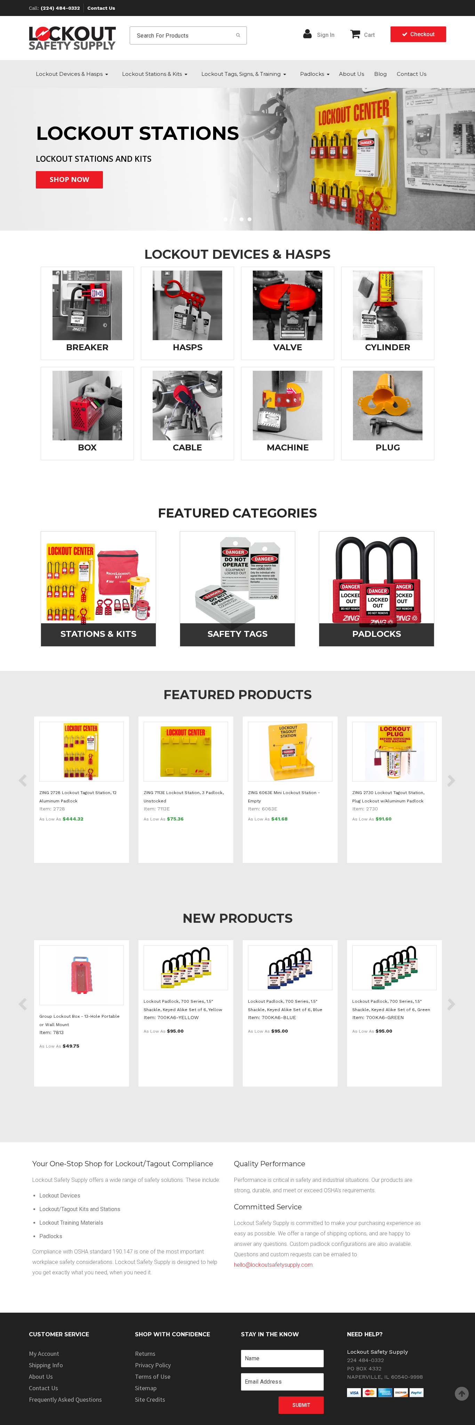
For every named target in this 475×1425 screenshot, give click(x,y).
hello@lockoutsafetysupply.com (273, 1265)
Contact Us (101, 8)
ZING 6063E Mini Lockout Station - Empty (284, 796)
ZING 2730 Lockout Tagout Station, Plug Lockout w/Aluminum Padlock (388, 796)
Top (462, 1394)
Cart (369, 35)
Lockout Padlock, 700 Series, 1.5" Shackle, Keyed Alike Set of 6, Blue (285, 1005)
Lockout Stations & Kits (152, 74)
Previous (28, 151)
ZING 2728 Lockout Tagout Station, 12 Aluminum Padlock (77, 796)
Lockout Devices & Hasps (69, 74)
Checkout (422, 34)
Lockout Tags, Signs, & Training (241, 74)
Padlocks (312, 74)
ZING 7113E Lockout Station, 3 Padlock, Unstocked (184, 796)
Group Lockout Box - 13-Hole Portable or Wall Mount (79, 1020)
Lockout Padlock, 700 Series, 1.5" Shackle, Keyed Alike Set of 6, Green (391, 1005)
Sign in (326, 35)
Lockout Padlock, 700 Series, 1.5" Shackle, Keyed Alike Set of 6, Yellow (183, 1005)
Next (446, 151)
